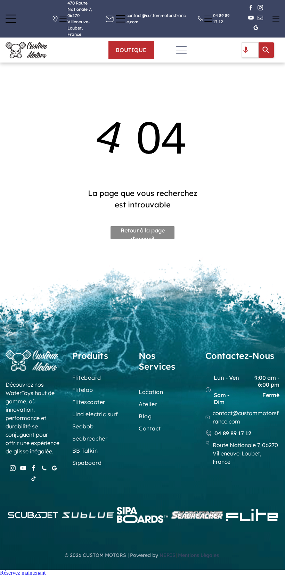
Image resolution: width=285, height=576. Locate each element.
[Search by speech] (246, 50)
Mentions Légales (199, 555)
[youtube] (251, 19)
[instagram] (260, 9)
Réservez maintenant (23, 573)
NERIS (168, 555)
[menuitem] (100, 380)
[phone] (44, 469)
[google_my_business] (256, 29)
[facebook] (251, 9)
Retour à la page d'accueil (143, 233)
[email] (260, 19)
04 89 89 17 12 (232, 433)
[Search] (266, 50)
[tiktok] (33, 479)
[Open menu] (11, 19)
